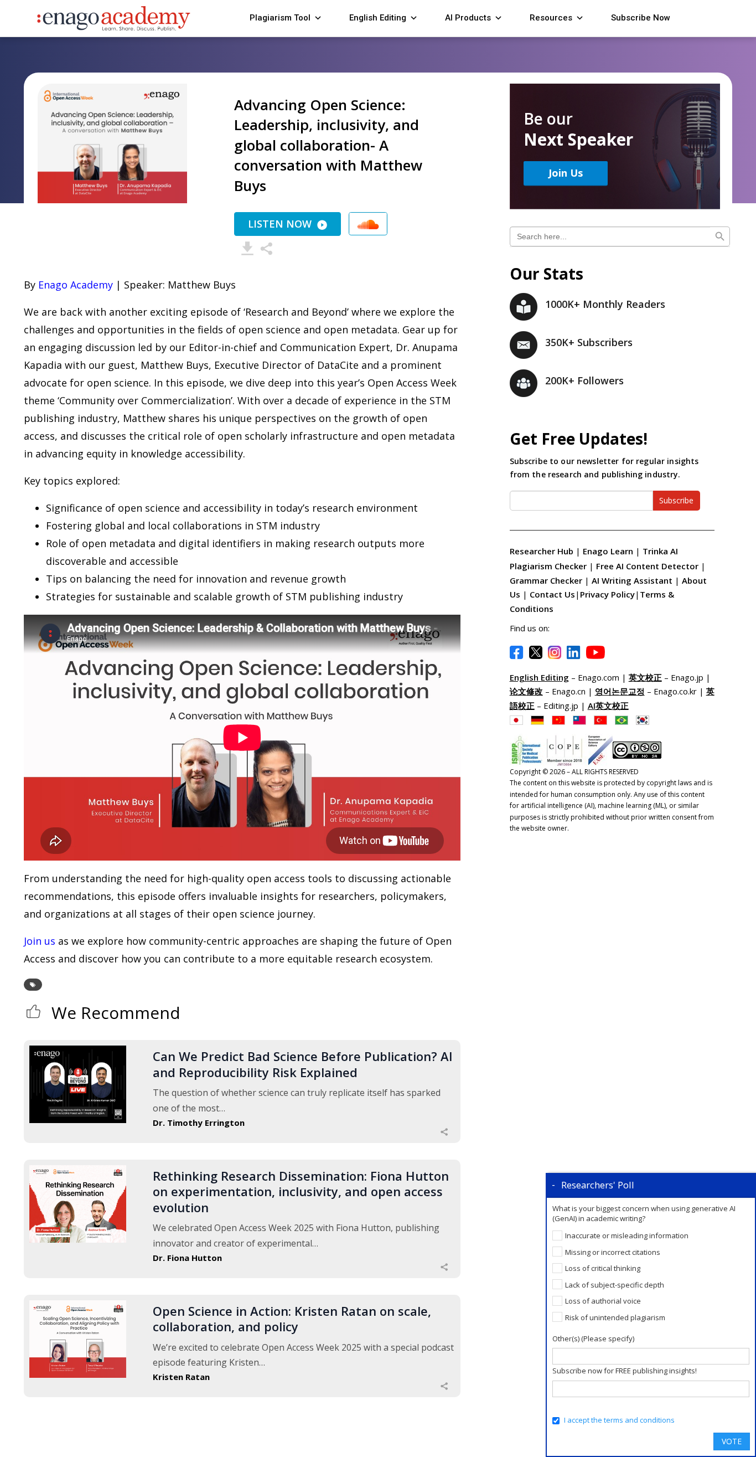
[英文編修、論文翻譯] (582, 719)
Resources (551, 18)
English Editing (377, 18)
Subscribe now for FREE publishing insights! (624, 1371)
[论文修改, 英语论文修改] (561, 719)
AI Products (468, 18)
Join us (39, 941)
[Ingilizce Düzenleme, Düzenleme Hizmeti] (603, 719)
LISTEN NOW (280, 223)
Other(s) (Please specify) (593, 1338)
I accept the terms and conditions (619, 1420)
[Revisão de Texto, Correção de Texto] (624, 719)
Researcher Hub (541, 551)
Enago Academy (75, 284)
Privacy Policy (607, 594)
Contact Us (552, 594)
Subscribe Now (640, 18)
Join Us (565, 172)
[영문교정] (645, 719)
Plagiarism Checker (549, 566)
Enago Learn (608, 551)
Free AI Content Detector (648, 566)
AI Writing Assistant (633, 580)
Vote (732, 1441)
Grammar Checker (547, 580)
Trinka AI (660, 551)
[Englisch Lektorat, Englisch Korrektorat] (540, 719)
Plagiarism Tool (280, 18)
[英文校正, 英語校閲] (519, 719)
